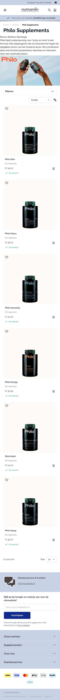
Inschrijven (17, 615)
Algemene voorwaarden (15, 696)
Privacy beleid (35, 696)
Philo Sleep (10, 530)
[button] (30, 91)
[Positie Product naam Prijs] (40, 100)
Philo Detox (11, 233)
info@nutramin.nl (26, 583)
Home (6, 25)
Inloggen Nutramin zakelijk (39, 2)
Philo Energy (11, 382)
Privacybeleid (23, 625)
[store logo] (30, 9)
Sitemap (48, 696)
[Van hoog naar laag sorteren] (55, 100)
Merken (15, 25)
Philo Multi (10, 456)
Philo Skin (10, 159)
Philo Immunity (12, 308)
